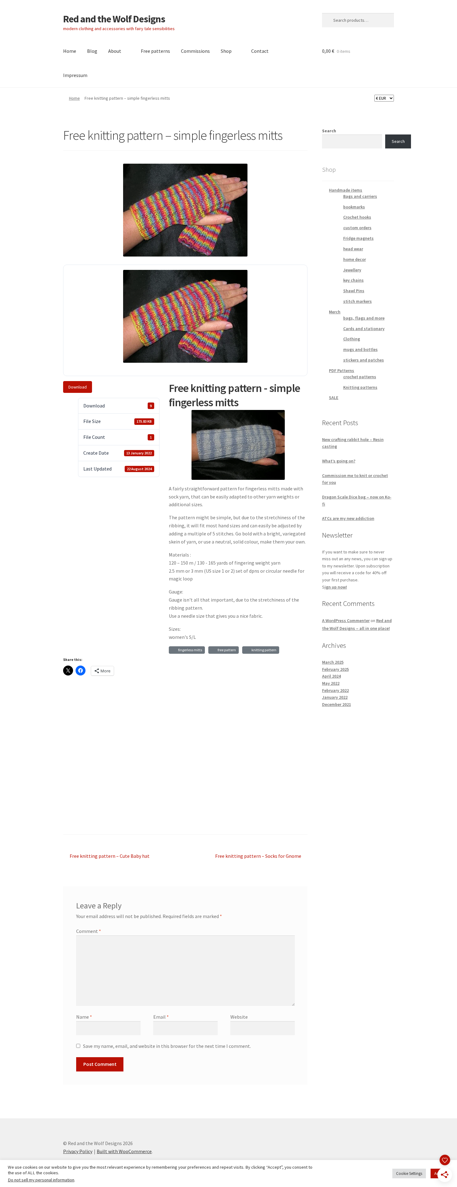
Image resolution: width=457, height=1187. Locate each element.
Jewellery (352, 270)
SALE (333, 397)
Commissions (195, 51)
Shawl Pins (353, 290)
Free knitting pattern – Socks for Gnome (258, 856)
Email (161, 1017)
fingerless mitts (189, 650)
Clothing (351, 339)
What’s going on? (338, 461)
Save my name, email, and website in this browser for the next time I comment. (167, 1046)
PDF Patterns (341, 370)
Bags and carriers (360, 196)
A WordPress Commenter (346, 620)
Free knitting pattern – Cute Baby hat (109, 856)
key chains (353, 280)
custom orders (357, 227)
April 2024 (331, 676)
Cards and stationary (364, 328)
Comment (88, 931)
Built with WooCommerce (124, 1151)
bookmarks (354, 207)
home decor (354, 259)
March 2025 (333, 662)
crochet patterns (359, 377)
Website (239, 1017)
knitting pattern (263, 650)
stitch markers (357, 301)
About (114, 51)
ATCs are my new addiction (348, 518)
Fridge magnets (358, 238)
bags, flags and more (364, 318)
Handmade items (345, 190)
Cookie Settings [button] (409, 1173)
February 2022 (335, 690)
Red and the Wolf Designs (114, 19)
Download (77, 387)
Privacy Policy (77, 1151)
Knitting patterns (360, 387)
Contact (260, 51)
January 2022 (335, 697)
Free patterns (155, 51)
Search (329, 131)
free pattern (226, 650)
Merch (334, 312)
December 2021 (336, 704)
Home (69, 51)
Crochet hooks (357, 217)
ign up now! (336, 587)
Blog (92, 51)
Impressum (75, 75)
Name (84, 1017)
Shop (226, 51)
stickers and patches (363, 360)
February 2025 (335, 669)
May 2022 (330, 683)
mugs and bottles (360, 349)
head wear (353, 249)
